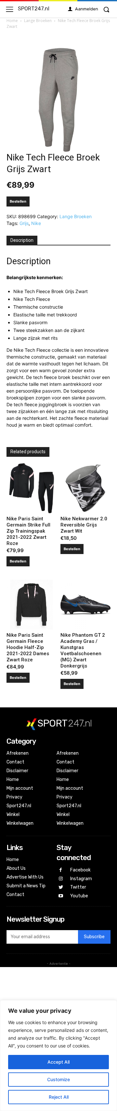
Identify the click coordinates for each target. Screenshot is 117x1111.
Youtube (79, 896)
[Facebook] (61, 870)
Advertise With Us (25, 877)
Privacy (14, 797)
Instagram (81, 878)
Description (21, 240)
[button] (106, 9)
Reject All (59, 1097)
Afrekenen (17, 753)
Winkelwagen (19, 823)
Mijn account (19, 788)
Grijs (24, 223)
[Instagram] (61, 879)
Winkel (13, 814)
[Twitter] (61, 887)
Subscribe (94, 937)
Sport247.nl (18, 806)
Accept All (58, 1062)
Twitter (78, 887)
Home (12, 20)
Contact (15, 762)
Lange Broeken (38, 20)
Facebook (80, 870)
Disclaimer (17, 771)
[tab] (21, 240)
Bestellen (18, 201)
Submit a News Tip (26, 886)
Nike (36, 223)
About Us (16, 868)
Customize (58, 1079)
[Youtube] (61, 896)
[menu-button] (10, 9)
